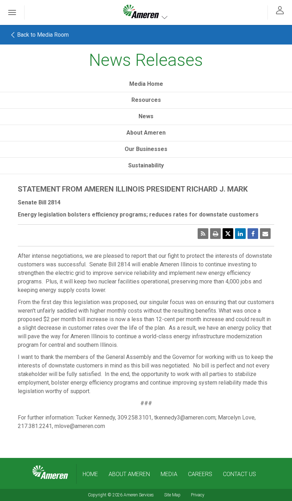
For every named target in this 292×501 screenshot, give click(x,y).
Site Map (172, 494)
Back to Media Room (42, 34)
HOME (90, 474)
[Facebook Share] (252, 233)
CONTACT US (239, 474)
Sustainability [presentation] (146, 165)
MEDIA (169, 474)
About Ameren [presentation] (146, 132)
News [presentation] (146, 116)
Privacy (197, 494)
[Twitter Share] (228, 233)
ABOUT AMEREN (129, 474)
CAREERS (200, 474)
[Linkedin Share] (240, 233)
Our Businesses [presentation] (146, 149)
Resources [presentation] (146, 99)
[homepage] (50, 472)
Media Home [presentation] (146, 83)
